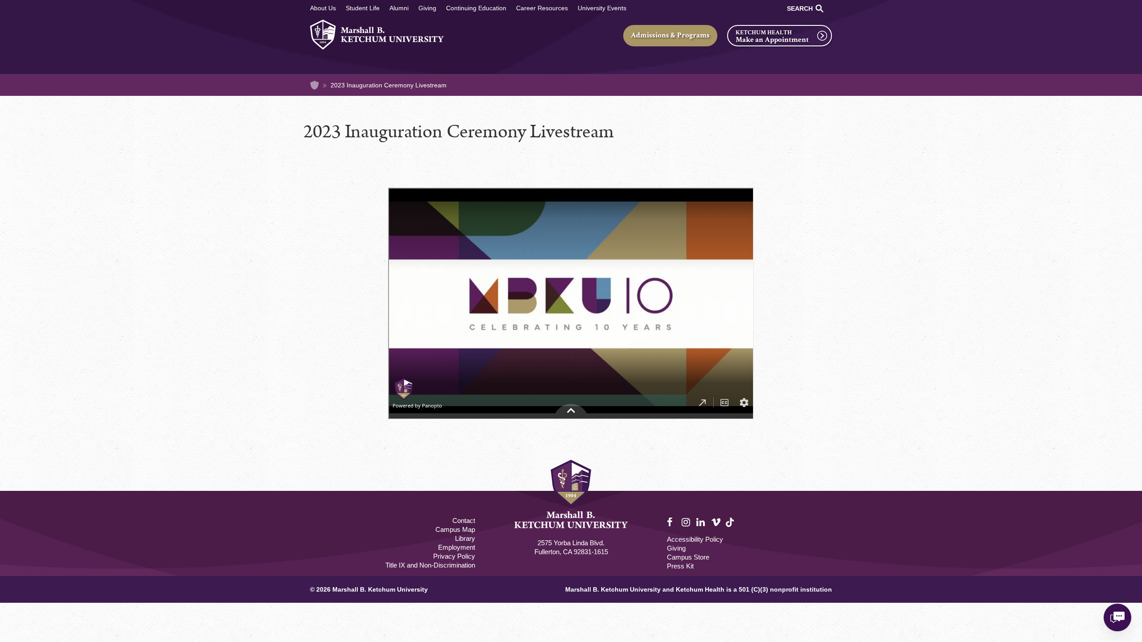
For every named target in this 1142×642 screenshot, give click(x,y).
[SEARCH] (819, 8)
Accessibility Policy (695, 539)
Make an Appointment (772, 40)
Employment (456, 547)
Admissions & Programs (670, 35)
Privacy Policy (454, 556)
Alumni (399, 8)
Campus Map (455, 529)
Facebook (672, 522)
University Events (602, 8)
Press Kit (680, 566)
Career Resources (542, 8)
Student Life (363, 8)
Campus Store (688, 557)
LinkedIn (701, 522)
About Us (323, 8)
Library (465, 538)
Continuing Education (476, 8)
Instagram (686, 522)
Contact (463, 520)
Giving (427, 8)
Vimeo (716, 522)
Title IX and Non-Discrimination (430, 565)
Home (314, 85)
